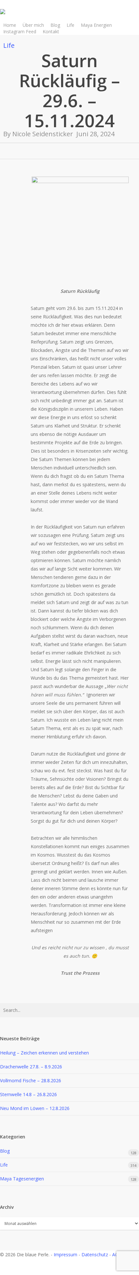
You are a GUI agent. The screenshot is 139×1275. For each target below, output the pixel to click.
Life (9, 45)
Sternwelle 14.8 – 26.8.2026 (28, 1094)
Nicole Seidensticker (42, 133)
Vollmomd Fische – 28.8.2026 (30, 1080)
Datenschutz (94, 1254)
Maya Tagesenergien (22, 1179)
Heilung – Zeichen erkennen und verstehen (44, 1053)
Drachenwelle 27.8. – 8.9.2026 (31, 1067)
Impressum (65, 1254)
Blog (5, 1151)
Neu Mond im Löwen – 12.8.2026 (35, 1108)
